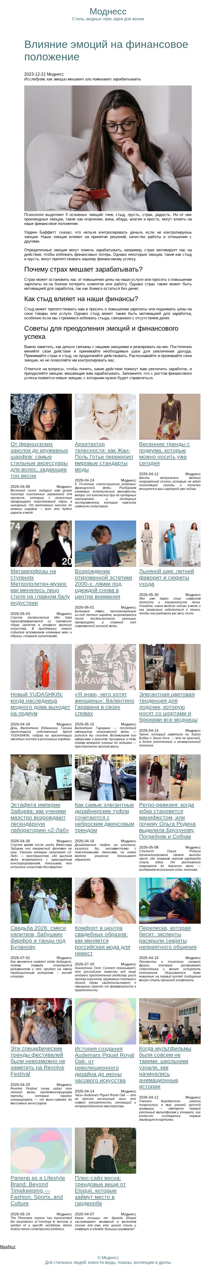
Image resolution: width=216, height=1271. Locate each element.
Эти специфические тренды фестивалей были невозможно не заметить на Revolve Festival (38, 1061)
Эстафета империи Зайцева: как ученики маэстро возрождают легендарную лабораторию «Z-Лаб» (40, 817)
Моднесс (108, 11)
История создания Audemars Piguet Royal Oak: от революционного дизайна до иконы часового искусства (104, 1064)
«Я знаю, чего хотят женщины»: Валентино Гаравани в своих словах (104, 703)
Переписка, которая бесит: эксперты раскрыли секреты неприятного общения (168, 937)
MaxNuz (8, 1247)
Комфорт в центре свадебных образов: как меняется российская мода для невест (102, 940)
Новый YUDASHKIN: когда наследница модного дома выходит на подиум (40, 703)
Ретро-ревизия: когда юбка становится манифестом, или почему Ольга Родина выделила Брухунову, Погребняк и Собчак (167, 820)
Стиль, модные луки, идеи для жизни (108, 19)
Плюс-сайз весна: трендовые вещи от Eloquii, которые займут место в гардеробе (100, 1190)
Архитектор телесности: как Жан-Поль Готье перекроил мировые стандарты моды (104, 456)
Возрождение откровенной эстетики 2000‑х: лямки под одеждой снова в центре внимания (103, 583)
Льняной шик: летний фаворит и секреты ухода (166, 577)
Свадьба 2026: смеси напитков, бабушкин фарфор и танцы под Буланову (38, 937)
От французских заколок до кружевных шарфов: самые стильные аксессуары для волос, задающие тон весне (39, 460)
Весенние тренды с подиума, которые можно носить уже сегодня (164, 453)
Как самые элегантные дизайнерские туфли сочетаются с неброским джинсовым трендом (104, 817)
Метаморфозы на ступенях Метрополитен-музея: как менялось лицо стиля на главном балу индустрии (40, 587)
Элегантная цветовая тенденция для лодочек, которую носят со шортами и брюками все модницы (168, 707)
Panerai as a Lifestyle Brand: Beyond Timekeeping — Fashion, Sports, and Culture (38, 1190)
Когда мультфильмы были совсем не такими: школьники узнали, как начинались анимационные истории (165, 1067)
